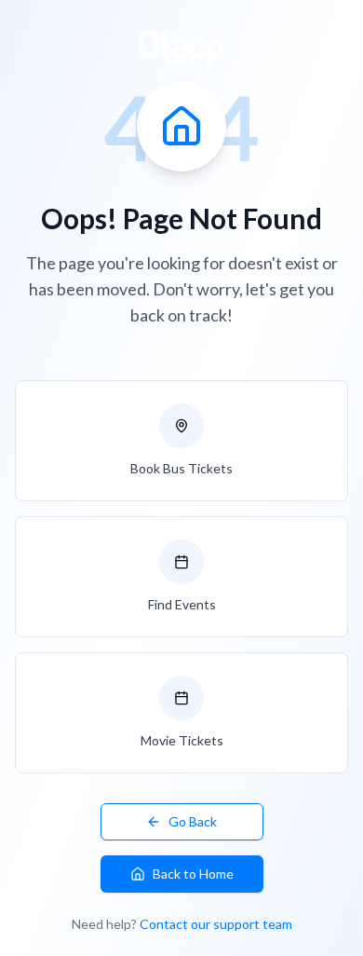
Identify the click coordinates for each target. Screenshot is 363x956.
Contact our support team (216, 924)
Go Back (192, 821)
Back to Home (193, 873)
